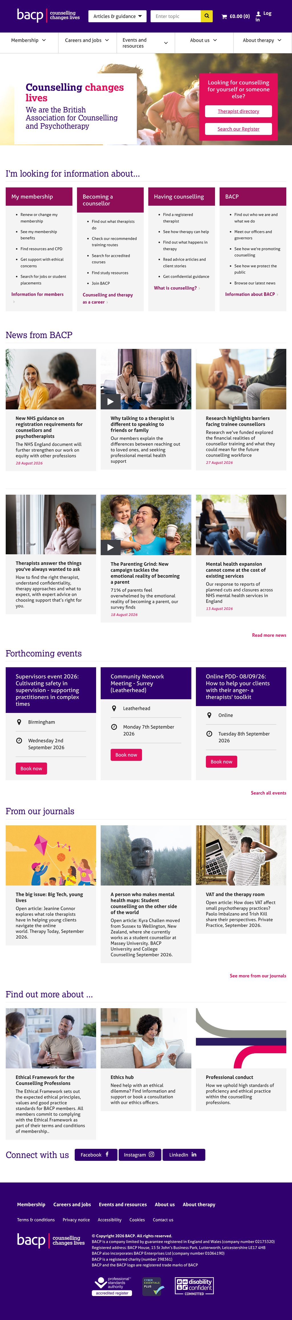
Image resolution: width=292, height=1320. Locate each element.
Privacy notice (76, 1219)
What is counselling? (175, 288)
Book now (31, 768)
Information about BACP (250, 294)
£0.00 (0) (240, 16)
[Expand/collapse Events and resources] (166, 43)
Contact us (163, 1219)
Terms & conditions (36, 1219)
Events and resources (135, 43)
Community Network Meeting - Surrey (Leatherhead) (137, 683)
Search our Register (238, 129)
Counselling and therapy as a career (108, 298)
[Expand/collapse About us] (215, 40)
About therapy (258, 40)
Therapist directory (238, 111)
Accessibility (109, 1219)
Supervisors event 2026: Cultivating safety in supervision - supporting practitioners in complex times (47, 690)
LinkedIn (179, 1155)
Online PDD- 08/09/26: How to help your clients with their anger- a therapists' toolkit (238, 686)
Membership (24, 40)
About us (200, 40)
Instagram (135, 1155)
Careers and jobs (83, 40)
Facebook (92, 1155)
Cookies (137, 1219)
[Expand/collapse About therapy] (279, 40)
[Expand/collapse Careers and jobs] (107, 40)
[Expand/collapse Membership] (44, 40)
